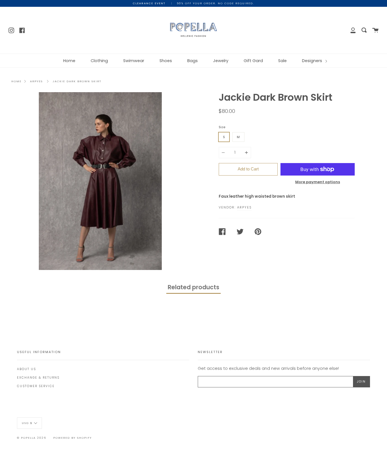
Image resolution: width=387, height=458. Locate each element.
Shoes (166, 61)
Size (222, 127)
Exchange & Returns (38, 377)
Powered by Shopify (72, 438)
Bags (192, 61)
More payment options (317, 182)
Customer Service (36, 386)
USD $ (27, 423)
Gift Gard (253, 61)
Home (69, 61)
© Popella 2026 (31, 438)
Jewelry (220, 61)
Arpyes (36, 81)
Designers (312, 61)
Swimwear (133, 61)
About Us (26, 369)
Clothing (99, 61)
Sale (282, 61)
